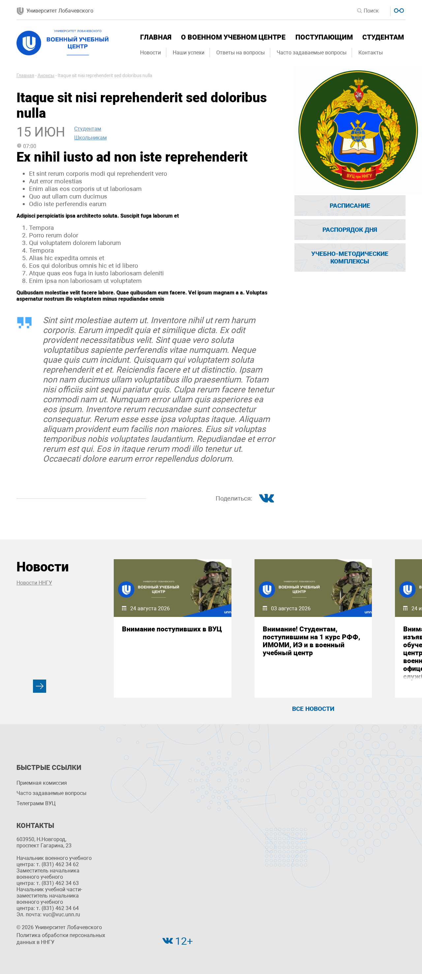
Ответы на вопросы (240, 52)
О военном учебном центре (233, 37)
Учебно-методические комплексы (349, 257)
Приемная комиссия (41, 783)
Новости (150, 52)
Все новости (313, 709)
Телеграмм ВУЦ (36, 803)
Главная (155, 37)
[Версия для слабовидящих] (398, 10)
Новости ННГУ (34, 583)
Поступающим (324, 37)
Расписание (350, 205)
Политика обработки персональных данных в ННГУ (60, 938)
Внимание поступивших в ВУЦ (172, 629)
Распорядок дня (349, 229)
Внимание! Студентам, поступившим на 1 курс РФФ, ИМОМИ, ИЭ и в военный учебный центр (311, 641)
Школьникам (90, 138)
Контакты (370, 52)
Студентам (383, 37)
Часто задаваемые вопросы (312, 52)
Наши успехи (188, 52)
